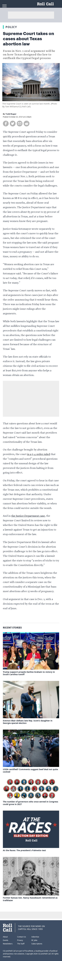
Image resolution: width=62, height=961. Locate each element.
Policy (11, 27)
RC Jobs (34, 940)
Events (5, 940)
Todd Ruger (10, 114)
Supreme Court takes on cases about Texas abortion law (28, 38)
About (5, 937)
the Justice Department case (28, 516)
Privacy (20, 940)
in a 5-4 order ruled (38, 454)
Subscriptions (36, 943)
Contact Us (21, 937)
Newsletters (8, 943)
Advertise (35, 937)
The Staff (20, 943)
